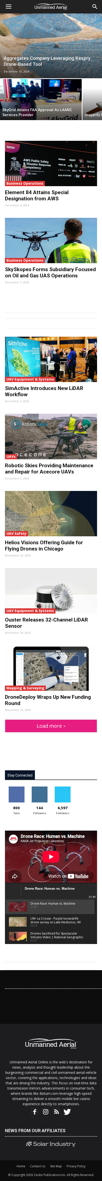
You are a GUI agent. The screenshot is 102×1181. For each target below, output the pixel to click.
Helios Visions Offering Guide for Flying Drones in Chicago (44, 546)
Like (16, 788)
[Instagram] (45, 1112)
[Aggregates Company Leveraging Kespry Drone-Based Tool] (51, 45)
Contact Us (37, 1166)
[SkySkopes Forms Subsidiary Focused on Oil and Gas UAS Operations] (51, 240)
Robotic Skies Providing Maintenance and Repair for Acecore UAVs (49, 469)
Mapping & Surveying (25, 688)
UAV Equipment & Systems (30, 379)
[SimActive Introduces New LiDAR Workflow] (51, 359)
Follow (39, 788)
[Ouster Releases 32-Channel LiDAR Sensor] (51, 591)
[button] (95, 6)
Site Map (56, 1166)
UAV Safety (16, 533)
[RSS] (56, 1112)
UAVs (11, 456)
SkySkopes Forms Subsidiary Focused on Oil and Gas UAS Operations (50, 272)
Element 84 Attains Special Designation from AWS (37, 195)
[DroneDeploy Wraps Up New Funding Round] (51, 668)
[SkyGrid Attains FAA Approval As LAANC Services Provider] (41, 99)
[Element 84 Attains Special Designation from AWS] (51, 163)
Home (21, 1166)
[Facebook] (34, 1112)
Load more (49, 725)
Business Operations (24, 183)
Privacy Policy (76, 1166)
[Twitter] (67, 1112)
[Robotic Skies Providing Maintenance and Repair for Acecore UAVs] (51, 436)
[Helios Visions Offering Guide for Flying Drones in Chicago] (51, 513)
